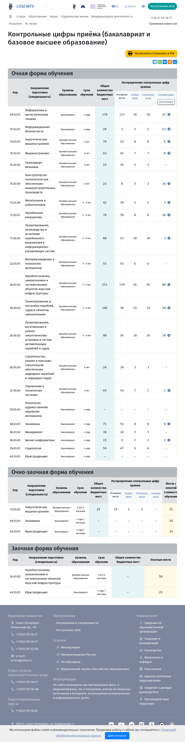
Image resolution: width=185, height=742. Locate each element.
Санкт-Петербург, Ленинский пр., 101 (25, 625)
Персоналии (152, 669)
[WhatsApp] (160, 62)
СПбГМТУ (25, 6)
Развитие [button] (15, 23)
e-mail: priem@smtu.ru (21, 658)
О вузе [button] (21, 16)
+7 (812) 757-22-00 (27, 649)
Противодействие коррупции (154, 701)
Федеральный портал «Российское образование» (95, 669)
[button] (11, 16)
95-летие (31, 23)
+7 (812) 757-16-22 (27, 710)
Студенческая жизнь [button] (74, 16)
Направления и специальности (77, 623)
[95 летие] (74, 6)
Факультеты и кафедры (151, 660)
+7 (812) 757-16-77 (161, 18)
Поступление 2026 (68, 630)
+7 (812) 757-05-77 (27, 641)
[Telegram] (154, 62)
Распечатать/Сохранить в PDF (154, 53)
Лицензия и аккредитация (149, 641)
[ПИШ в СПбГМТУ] (98, 6)
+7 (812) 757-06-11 (27, 682)
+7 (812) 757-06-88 (27, 689)
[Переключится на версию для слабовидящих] (143, 6)
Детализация (166, 101)
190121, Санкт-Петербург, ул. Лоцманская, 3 (45, 724)
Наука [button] (54, 16)
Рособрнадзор (71, 662)
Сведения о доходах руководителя (155, 690)
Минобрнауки (70, 647)
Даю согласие (117, 735)
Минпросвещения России (78, 654)
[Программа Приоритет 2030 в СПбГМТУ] (83, 6)
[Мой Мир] (175, 62)
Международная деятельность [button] (111, 16)
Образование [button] (37, 16)
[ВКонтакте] (165, 62)
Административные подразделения (155, 678)
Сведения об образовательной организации (151, 627)
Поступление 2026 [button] (162, 6)
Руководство (152, 650)
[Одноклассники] (170, 62)
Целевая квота (166, 94)
